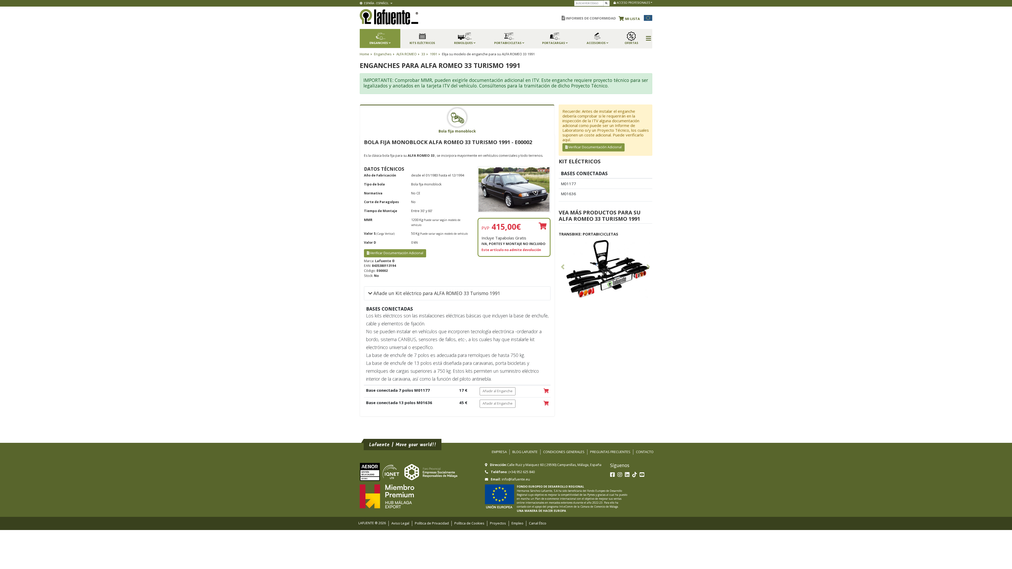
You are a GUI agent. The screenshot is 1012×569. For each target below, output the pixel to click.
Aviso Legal (400, 523)
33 (423, 54)
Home (364, 54)
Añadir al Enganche (498, 391)
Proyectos (498, 523)
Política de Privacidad (432, 523)
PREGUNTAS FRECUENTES (610, 451)
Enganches (383, 54)
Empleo (517, 523)
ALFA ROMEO (406, 54)
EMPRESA (499, 451)
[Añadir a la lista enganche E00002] (543, 226)
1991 (433, 54)
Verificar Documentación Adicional (396, 253)
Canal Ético (537, 523)
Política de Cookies (469, 523)
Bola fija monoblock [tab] (457, 131)
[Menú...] (648, 38)
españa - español (375, 3)
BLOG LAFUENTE (525, 451)
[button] (630, 18)
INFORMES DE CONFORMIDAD (590, 18)
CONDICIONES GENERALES (564, 451)
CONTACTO (645, 451)
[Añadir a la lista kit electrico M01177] (546, 391)
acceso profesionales (633, 2)
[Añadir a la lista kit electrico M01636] (546, 403)
